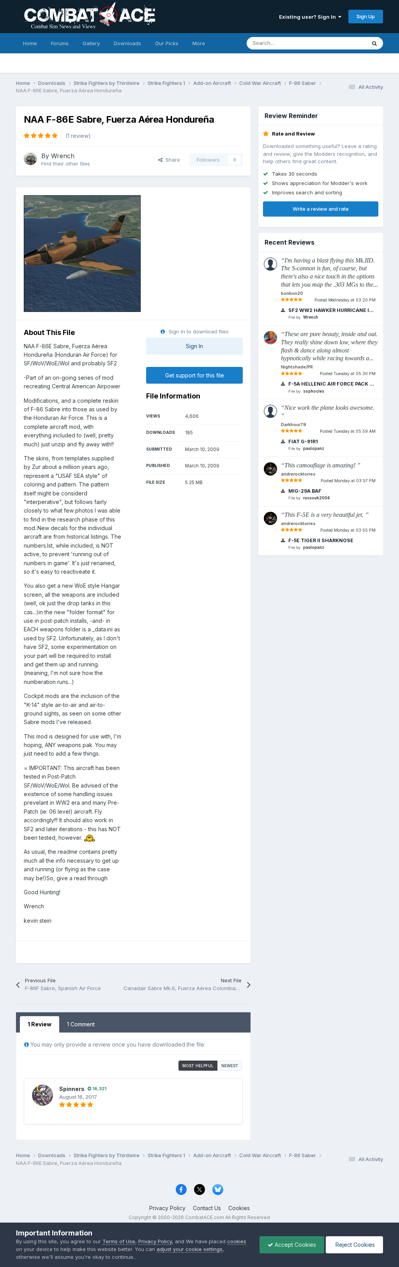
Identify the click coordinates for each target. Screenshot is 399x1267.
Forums (60, 43)
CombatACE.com (204, 1217)
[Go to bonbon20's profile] (270, 264)
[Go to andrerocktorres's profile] (270, 469)
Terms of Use (118, 1241)
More (198, 43)
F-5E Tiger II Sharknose (320, 540)
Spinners (72, 1088)
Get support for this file (194, 375)
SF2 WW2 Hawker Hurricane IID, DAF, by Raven (330, 310)
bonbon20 (292, 293)
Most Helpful (198, 1065)
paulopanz (313, 448)
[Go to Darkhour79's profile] (270, 411)
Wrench (62, 156)
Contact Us (207, 1208)
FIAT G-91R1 (302, 441)
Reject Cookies (354, 1244)
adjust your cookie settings (189, 1249)
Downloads (127, 43)
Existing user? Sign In (308, 17)
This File (345, 43)
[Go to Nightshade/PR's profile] (270, 337)
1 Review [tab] (39, 1024)
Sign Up (366, 16)
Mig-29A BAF (304, 491)
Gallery (91, 43)
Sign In (194, 346)
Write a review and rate (321, 209)
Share (171, 160)
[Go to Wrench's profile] (30, 158)
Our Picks (166, 43)
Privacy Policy (167, 1208)
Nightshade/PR (297, 367)
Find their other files (65, 163)
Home (30, 43)
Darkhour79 (293, 424)
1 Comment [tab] (81, 1024)
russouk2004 (316, 497)
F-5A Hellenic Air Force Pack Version (330, 384)
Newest (229, 1065)
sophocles (313, 391)
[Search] (374, 43)
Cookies (239, 1208)
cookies (236, 1241)
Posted (345, 300)
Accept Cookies (294, 1244)
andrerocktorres (298, 474)
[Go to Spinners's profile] (42, 1095)
